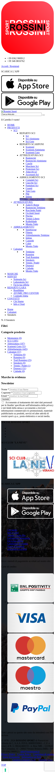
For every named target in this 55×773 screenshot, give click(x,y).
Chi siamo (12, 530)
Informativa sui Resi (17, 549)
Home (10, 309)
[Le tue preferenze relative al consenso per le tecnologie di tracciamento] (5, 770)
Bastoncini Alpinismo (36, 160)
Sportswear (31, 229)
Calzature (18, 249)
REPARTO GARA (16, 287)
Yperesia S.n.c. (45, 759)
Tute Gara (30, 191)
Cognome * (7, 392)
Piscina (29, 216)
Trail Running (32, 257)
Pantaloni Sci (32, 185)
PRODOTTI (13, 127)
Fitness (29, 232)
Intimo (29, 196)
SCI (15, 130)
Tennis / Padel (32, 262)
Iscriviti (5, 399)
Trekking (30, 251)
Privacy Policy (8, 754)
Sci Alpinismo (32, 138)
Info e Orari (19, 304)
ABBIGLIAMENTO (23, 227)
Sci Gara (30, 141)
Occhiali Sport (33, 213)
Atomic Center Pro (16, 535)
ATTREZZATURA (23, 202)
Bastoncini (31, 158)
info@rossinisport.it (29, 751)
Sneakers (30, 260)
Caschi (29, 163)
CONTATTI (13, 298)
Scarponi (30, 147)
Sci (27, 136)
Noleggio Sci (19, 279)
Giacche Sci (31, 182)
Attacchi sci (31, 171)
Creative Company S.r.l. (24, 759)
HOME (11, 125)
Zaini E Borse (32, 205)
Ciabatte (30, 268)
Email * (5, 396)
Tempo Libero (32, 218)
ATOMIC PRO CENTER (26, 293)
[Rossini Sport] (9, 111)
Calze (28, 243)
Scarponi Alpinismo (35, 149)
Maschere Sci (32, 166)
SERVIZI (12, 276)
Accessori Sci (32, 174)
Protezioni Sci (32, 169)
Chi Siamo (18, 301)
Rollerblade (31, 221)
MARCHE (12, 273)
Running (30, 254)
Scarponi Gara (33, 152)
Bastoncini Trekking (35, 207)
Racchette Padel (33, 210)
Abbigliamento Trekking (37, 235)
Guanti (29, 188)
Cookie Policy (24, 754)
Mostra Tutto (32, 224)
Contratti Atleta (20, 296)
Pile (27, 194)
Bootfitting (18, 290)
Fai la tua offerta (21, 284)
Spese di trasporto (15, 546)
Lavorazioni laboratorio (18, 538)
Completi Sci (32, 180)
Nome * (5, 389)
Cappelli (30, 240)
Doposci (30, 265)
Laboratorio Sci (20, 282)
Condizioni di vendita (17, 543)
